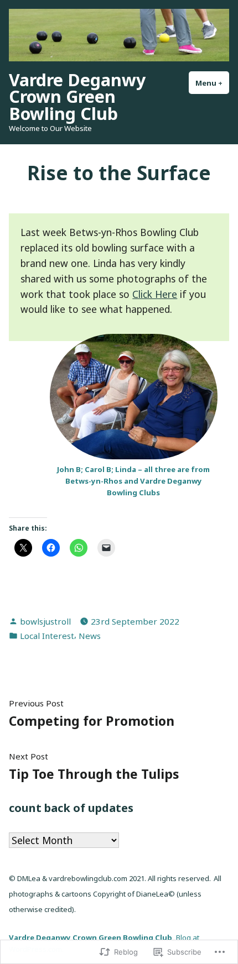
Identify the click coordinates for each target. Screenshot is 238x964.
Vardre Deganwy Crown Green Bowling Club (77, 96)
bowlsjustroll (45, 621)
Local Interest (47, 635)
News (90, 635)
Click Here (154, 294)
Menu (212, 83)
